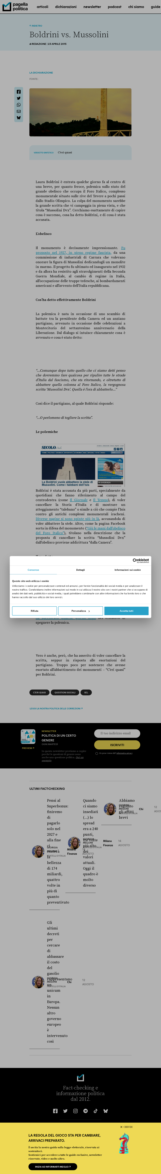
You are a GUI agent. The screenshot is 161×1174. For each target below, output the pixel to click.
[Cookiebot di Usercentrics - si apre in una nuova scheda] (135, 560)
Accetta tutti (126, 611)
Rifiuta (34, 611)
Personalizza (79, 611)
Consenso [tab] (33, 569)
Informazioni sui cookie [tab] (128, 569)
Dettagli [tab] (80, 569)
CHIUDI (128, 1127)
